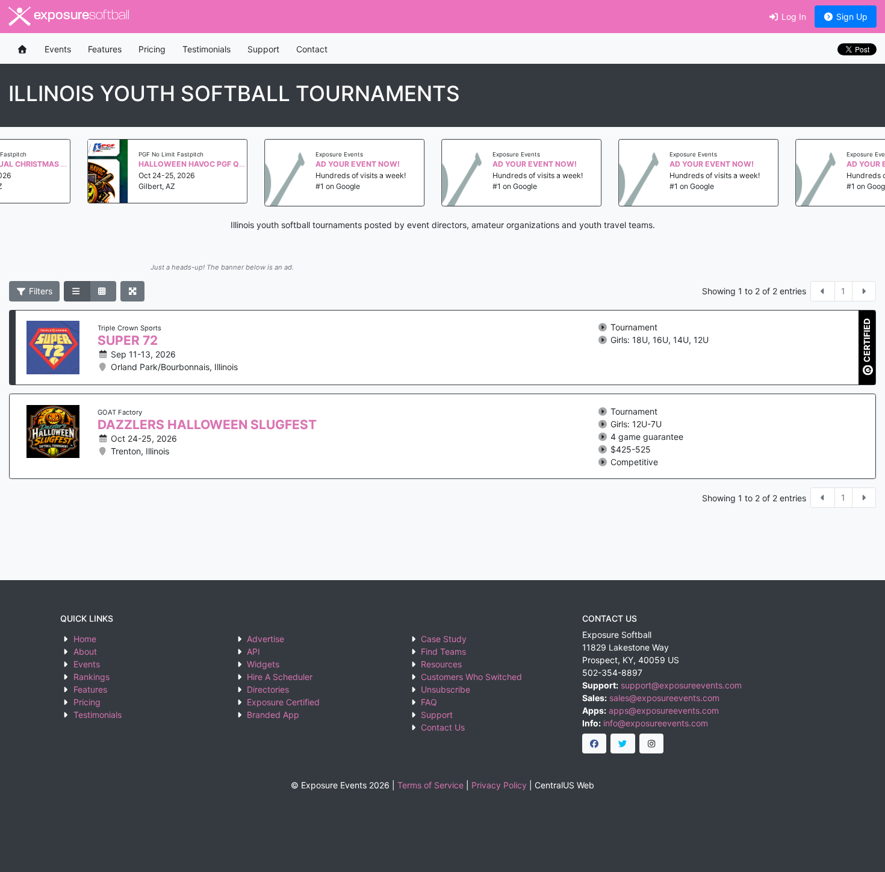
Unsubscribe (445, 689)
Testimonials (206, 49)
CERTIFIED (867, 341)
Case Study (444, 639)
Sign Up (851, 16)
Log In (792, 16)
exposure (80, 16)
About (85, 651)
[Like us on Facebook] (594, 744)
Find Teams (443, 651)
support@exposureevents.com (681, 685)
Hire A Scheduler (279, 677)
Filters (39, 291)
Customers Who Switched (471, 677)
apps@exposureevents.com (664, 710)
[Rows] (77, 291)
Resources (441, 664)
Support (263, 49)
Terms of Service (430, 785)
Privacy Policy (499, 785)
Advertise (265, 639)
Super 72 (128, 340)
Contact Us (443, 727)
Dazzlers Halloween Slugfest (207, 425)
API (253, 651)
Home (84, 639)
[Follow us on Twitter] (622, 744)
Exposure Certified (283, 702)
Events (58, 49)
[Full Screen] (132, 291)
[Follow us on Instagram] (651, 744)
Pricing (152, 49)
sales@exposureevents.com (664, 698)
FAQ (429, 702)
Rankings (91, 677)
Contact (312, 49)
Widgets (263, 664)
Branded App (273, 715)
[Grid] (103, 291)
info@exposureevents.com (655, 723)
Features (105, 49)
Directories (268, 689)
